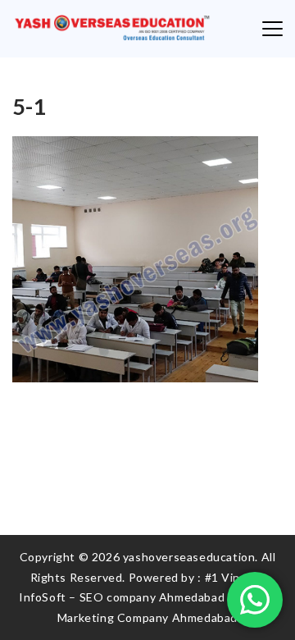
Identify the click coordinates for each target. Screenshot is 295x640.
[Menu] (272, 28)
